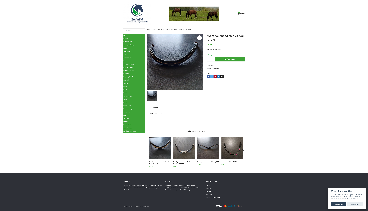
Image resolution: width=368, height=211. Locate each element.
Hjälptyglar (126, 73)
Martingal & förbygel (128, 70)
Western (125, 99)
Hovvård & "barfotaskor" (129, 131)
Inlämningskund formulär (213, 197)
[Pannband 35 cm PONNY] (232, 148)
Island (125, 102)
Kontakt (208, 185)
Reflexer (125, 86)
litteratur (125, 121)
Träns (124, 54)
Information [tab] (156, 107)
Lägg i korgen (231, 59)
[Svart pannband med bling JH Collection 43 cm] (160, 148)
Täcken (125, 93)
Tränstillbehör (127, 57)
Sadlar (125, 48)
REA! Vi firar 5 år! (127, 41)
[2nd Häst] (137, 13)
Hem (124, 35)
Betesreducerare (127, 128)
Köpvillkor (209, 191)
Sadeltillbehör (127, 51)
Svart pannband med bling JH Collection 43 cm (159, 163)
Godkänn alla (339, 204)
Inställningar (355, 204)
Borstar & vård (127, 105)
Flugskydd (126, 80)
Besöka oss (209, 194)
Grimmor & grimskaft (128, 64)
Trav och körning (127, 96)
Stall (124, 115)
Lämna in (208, 188)
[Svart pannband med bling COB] (208, 148)
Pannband (165, 29)
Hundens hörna (127, 125)
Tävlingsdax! (126, 118)
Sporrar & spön (127, 112)
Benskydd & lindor (128, 67)
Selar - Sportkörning (128, 45)
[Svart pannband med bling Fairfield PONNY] (184, 148)
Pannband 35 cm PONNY (229, 162)
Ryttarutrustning (127, 109)
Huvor (125, 89)
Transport (125, 83)
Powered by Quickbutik (142, 206)
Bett (124, 61)
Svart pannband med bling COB (208, 162)
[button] (242, 150)
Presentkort (126, 38)
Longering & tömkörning (129, 77)
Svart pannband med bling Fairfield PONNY (182, 163)
